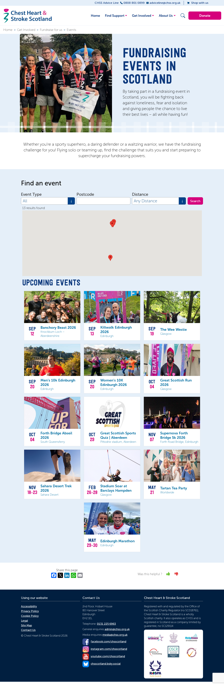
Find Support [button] (114, 16)
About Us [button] (166, 16)
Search (195, 201)
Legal (24, 620)
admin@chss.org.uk (117, 629)
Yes (168, 574)
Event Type (31, 194)
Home (95, 16)
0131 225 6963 (106, 623)
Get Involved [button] (141, 16)
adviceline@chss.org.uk (165, 3)
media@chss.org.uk (114, 634)
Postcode (85, 194)
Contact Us (28, 630)
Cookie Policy (30, 616)
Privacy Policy (30, 611)
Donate (204, 16)
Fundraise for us (51, 30)
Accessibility (29, 606)
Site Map (26, 625)
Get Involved (26, 30)
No (176, 574)
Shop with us (199, 3)
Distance (140, 194)
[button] (182, 15)
